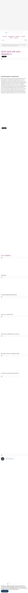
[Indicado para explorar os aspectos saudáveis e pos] (14, 543)
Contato (16, 37)
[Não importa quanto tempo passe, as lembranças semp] (14, 484)
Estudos (23, 36)
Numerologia (11, 36)
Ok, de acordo (4, 591)
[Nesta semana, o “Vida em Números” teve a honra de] (14, 469)
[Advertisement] (14, 15)
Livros (11, 37)
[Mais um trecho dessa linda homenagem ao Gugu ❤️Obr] (14, 558)
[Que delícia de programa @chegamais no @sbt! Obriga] (14, 513)
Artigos (18, 36)
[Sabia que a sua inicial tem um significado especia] (14, 499)
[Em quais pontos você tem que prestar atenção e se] (14, 573)
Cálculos (5, 36)
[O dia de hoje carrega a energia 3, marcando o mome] (14, 528)
